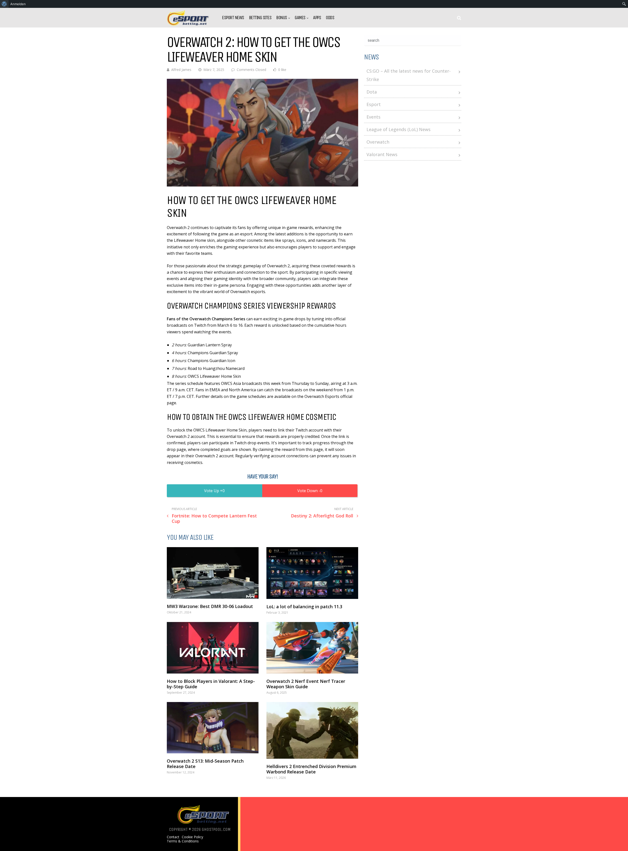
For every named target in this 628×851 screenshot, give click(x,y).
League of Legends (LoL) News (398, 129)
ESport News (233, 17)
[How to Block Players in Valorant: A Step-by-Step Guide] (213, 648)
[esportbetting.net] (188, 24)
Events (373, 117)
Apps (317, 17)
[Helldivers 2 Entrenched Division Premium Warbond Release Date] (312, 730)
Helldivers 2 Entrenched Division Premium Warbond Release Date (311, 769)
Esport (373, 104)
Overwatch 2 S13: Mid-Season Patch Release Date (205, 763)
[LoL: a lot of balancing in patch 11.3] (312, 573)
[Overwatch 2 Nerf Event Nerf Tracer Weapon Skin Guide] (312, 648)
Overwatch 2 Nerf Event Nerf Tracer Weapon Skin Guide (305, 683)
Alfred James (181, 69)
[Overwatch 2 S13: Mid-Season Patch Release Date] (213, 728)
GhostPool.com (216, 829)
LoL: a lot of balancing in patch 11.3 (304, 606)
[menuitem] (4, 4)
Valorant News (381, 154)
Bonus (281, 17)
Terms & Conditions (183, 841)
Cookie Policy (192, 837)
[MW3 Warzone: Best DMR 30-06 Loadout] (213, 573)
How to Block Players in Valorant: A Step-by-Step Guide (211, 683)
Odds (330, 17)
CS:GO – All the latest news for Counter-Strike (408, 75)
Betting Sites (260, 17)
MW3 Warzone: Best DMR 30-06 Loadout (210, 606)
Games (300, 17)
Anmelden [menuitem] (18, 4)
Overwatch (377, 142)
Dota (371, 92)
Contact (173, 837)
